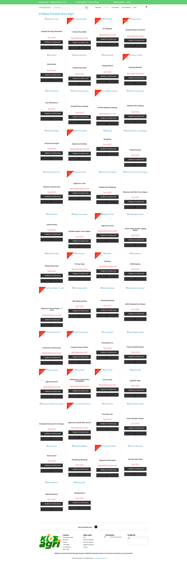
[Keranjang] (145, 7)
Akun (135, 7)
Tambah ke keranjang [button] (53, 42)
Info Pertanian (126, 7)
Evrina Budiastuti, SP (100, 558)
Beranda (98, 7)
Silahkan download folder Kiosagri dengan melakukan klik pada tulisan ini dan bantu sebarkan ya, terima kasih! (94, 553)
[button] (135, 7)
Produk (106, 7)
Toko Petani (115, 7)
